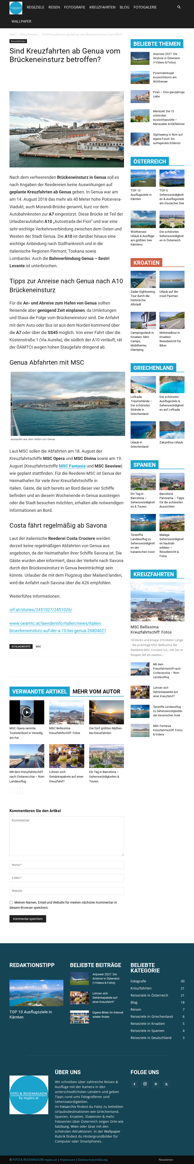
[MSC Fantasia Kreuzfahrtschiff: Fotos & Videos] (140, 730)
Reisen (54, 7)
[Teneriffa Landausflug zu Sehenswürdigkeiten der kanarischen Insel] (143, 522)
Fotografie (74, 7)
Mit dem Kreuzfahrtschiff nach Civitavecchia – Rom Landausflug (26, 776)
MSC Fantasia (72, 465)
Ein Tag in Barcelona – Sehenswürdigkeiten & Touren (104, 776)
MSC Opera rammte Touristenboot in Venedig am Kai (26, 732)
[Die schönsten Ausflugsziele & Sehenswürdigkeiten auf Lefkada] (172, 384)
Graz (91, 1126)
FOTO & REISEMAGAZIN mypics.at (35, 1160)
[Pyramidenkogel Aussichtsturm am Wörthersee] (140, 77)
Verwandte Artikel (39, 691)
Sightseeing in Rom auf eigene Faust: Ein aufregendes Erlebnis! (168, 139)
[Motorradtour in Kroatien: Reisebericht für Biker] (172, 320)
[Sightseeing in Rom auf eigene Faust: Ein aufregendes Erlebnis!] (140, 139)
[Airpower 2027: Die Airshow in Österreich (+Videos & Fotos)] (140, 58)
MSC (38, 646)
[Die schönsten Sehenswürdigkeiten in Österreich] (172, 219)
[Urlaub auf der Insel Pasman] (172, 279)
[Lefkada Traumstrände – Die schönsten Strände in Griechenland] (143, 384)
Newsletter (166, 1160)
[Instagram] (145, 1084)
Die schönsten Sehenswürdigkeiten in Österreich (171, 236)
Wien (75, 1126)
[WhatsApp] (47, 78)
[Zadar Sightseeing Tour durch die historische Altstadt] (143, 279)
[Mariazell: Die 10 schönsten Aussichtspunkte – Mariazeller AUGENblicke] (140, 115)
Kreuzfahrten (102, 7)
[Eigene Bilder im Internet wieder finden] (79, 1016)
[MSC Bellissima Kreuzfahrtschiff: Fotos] (66, 712)
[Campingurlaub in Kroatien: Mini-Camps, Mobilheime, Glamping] (143, 320)
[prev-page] (12, 791)
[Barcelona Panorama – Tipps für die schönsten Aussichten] (172, 481)
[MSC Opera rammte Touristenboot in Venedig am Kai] (26, 712)
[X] (25, 78)
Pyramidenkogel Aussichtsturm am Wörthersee (165, 77)
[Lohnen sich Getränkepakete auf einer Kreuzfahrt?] (66, 756)
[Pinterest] (36, 78)
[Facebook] (14, 78)
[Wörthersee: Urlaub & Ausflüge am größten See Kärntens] (143, 219)
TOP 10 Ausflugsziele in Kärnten (141, 195)
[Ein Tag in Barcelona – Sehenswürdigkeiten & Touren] (106, 756)
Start (12, 34)
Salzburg (62, 1126)
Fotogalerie (145, 7)
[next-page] (20, 791)
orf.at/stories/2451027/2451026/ (40, 609)
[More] (58, 78)
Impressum (67, 1160)
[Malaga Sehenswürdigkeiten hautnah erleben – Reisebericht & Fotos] (172, 522)
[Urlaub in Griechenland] (143, 429)
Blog (124, 7)
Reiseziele (35, 7)
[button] (179, 7)
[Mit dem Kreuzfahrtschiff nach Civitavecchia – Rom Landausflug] (26, 756)
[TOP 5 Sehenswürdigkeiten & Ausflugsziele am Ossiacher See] (172, 178)
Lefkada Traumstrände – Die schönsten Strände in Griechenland (141, 405)
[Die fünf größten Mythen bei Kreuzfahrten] (106, 712)
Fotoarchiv (68, 1106)
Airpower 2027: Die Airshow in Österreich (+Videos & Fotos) (166, 58)
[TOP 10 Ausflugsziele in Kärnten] (143, 178)
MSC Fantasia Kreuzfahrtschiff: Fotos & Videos (167, 730)
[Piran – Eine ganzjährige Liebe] (140, 96)
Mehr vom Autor (96, 691)
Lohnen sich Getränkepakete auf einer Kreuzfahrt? (66, 776)
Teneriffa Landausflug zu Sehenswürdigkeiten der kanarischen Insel (143, 543)
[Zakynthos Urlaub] (172, 429)
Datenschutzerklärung (92, 1160)
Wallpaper (21, 21)
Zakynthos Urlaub (171, 442)
